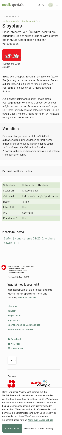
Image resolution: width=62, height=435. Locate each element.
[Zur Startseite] (12, 5)
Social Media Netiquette (21, 329)
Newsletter (17, 348)
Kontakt (12, 310)
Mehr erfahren (27, 297)
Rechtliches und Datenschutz (24, 324)
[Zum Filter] (43, 5)
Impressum (14, 320)
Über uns (12, 306)
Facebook (16, 339)
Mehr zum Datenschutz (40, 419)
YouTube (15, 343)
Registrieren (14, 315)
